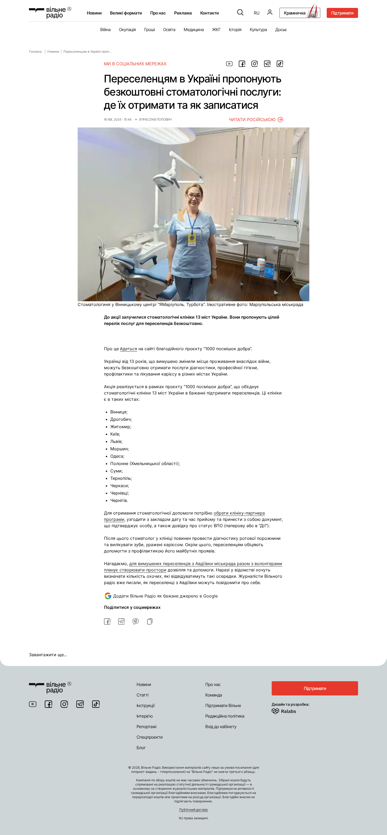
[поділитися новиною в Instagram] (254, 64)
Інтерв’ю (145, 716)
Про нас (213, 684)
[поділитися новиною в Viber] (135, 621)
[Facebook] (48, 704)
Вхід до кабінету (220, 726)
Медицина (194, 29)
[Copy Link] (150, 621)
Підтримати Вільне (223, 705)
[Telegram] (80, 704)
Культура (258, 29)
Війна (105, 29)
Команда (213, 695)
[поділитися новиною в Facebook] (242, 64)
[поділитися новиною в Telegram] (267, 64)
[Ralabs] (290, 710)
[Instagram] (64, 704)
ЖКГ (216, 29)
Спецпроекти (150, 737)
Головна (35, 51)
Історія (235, 29)
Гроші (149, 29)
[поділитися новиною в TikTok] (280, 64)
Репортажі (146, 726)
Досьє (281, 29)
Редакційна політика (224, 716)
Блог (141, 747)
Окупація (127, 29)
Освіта (169, 29)
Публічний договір (193, 810)
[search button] (240, 13)
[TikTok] (96, 704)
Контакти (209, 13)
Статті (142, 695)
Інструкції (146, 705)
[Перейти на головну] (50, 12)
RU (257, 13)
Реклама (183, 13)
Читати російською (252, 119)
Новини (94, 13)
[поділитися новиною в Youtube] (229, 64)
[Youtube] (32, 704)
